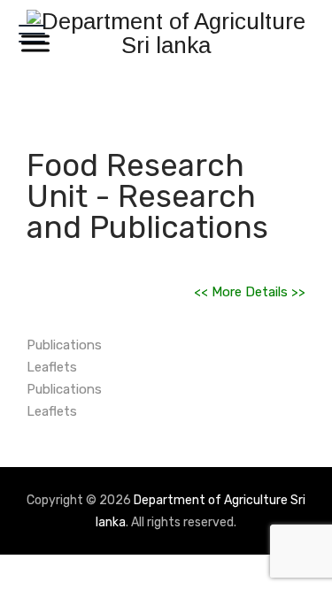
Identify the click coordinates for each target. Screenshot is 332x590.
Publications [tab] (64, 345)
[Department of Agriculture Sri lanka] (166, 33)
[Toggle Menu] (31, 42)
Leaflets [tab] (52, 367)
